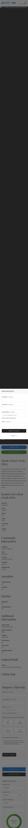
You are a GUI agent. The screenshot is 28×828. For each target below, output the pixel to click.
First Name (7, 397)
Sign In (13, 435)
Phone (6, 421)
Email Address (8, 412)
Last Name (7, 404)
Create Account (14, 431)
